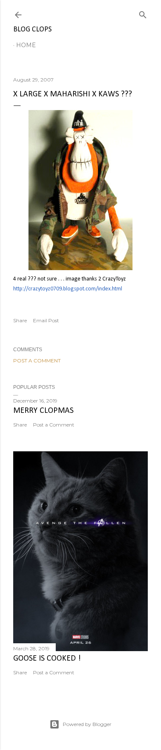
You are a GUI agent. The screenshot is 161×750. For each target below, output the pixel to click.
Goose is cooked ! (47, 658)
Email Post (46, 320)
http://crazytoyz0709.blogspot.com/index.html (67, 289)
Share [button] (20, 320)
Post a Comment (37, 360)
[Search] (143, 13)
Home (26, 45)
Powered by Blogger (87, 724)
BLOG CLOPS (32, 30)
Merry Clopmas (43, 411)
